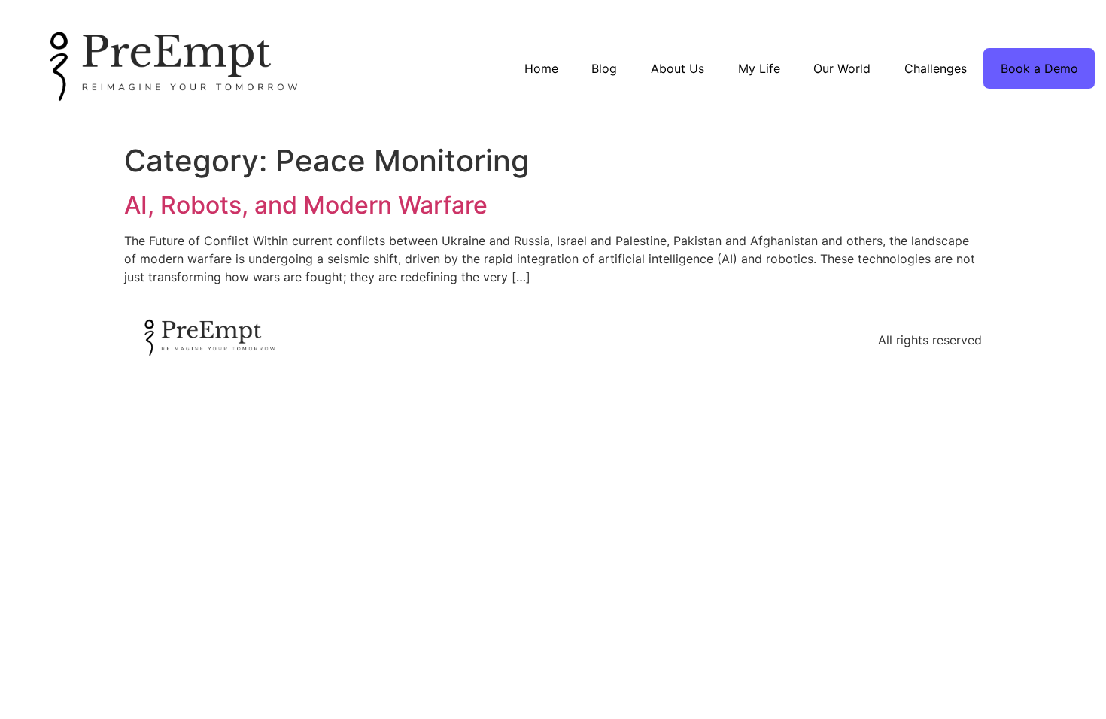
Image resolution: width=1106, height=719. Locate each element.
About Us (677, 68)
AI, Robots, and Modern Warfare (306, 205)
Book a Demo (1039, 68)
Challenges (935, 68)
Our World (842, 68)
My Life (759, 68)
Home (541, 68)
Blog (604, 68)
